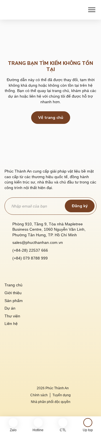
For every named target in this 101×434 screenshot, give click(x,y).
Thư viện (12, 316)
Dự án (9, 308)
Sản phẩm (13, 300)
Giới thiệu (13, 293)
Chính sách (39, 395)
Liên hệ (11, 323)
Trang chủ (13, 285)
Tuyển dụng (61, 395)
